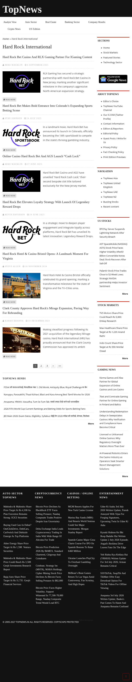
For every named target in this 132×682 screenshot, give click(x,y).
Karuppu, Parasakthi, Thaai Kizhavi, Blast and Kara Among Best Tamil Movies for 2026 (47, 394)
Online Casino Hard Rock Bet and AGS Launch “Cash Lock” (41, 156)
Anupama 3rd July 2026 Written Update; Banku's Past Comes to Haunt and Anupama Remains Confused (114, 601)
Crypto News (14, 29)
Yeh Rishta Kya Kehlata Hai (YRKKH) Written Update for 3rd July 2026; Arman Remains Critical (114, 560)
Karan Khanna (14, 321)
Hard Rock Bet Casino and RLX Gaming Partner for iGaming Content (47, 57)
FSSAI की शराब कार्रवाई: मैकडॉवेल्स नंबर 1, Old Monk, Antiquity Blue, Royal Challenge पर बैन (45, 387)
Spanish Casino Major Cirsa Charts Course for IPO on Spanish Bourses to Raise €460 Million (81, 545)
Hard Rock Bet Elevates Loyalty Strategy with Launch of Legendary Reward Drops (46, 204)
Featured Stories (111, 57)
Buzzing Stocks (110, 201)
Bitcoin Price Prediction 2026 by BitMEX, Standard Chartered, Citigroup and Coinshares (49, 553)
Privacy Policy (110, 147)
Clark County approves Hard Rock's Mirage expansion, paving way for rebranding (46, 310)
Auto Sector (31, 22)
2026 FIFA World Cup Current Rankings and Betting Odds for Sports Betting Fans (44, 408)
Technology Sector (112, 62)
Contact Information (113, 123)
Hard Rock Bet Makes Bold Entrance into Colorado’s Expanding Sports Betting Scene (47, 108)
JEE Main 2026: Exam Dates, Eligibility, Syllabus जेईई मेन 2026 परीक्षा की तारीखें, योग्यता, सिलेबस (46, 416)
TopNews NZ (109, 196)
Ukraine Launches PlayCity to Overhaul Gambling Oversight (81, 562)
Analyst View (9, 22)
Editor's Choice (110, 101)
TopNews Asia (110, 178)
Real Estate (50, 22)
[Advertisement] (66, 648)
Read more (10, 99)
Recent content (111, 206)
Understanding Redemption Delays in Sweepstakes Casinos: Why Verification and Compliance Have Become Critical (114, 419)
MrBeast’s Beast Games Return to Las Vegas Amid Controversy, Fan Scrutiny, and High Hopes (81, 579)
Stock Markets (110, 52)
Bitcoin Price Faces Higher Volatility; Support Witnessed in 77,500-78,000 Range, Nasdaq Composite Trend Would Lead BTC (49, 595)
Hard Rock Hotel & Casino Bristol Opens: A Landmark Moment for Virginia (45, 256)
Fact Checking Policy (113, 152)
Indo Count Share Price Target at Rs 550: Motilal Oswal (111, 346)
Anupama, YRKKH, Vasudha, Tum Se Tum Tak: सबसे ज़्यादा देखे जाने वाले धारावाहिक (41, 401)
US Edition (34, 29)
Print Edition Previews (114, 157)
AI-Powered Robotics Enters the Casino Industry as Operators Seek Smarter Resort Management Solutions (114, 461)
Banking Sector (72, 22)
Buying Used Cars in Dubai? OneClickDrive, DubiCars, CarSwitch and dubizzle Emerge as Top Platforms (17, 531)
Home (6, 38)
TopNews (22, 9)
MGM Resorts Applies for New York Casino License (81, 508)
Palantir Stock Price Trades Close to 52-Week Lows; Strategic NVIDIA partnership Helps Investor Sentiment (113, 278)
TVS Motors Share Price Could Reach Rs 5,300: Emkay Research (111, 316)
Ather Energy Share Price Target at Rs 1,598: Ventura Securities (17, 547)
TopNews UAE (110, 192)
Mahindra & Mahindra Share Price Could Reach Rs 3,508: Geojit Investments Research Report (17, 564)
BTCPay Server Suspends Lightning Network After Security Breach (112, 232)
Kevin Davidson (15, 215)
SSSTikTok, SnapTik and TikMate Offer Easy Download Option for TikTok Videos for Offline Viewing (113, 580)
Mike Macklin (14, 65)
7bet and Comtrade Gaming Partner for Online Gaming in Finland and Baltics (114, 400)
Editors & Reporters (113, 128)
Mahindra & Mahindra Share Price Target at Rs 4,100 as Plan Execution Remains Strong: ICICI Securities (17, 512)
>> (60, 366)
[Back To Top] (126, 676)
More (91, 423)
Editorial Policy (110, 133)
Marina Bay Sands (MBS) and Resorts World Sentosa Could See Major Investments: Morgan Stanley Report (81, 525)
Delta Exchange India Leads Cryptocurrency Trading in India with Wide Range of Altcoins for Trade (49, 534)
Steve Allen (13, 266)
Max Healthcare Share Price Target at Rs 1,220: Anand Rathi (114, 331)
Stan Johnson (13, 118)
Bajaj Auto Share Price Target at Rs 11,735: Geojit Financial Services (16, 580)
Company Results (96, 22)
